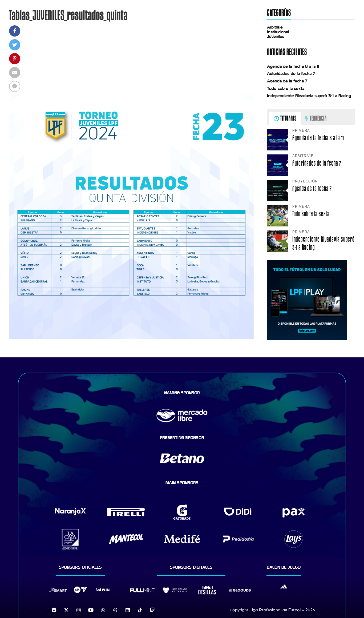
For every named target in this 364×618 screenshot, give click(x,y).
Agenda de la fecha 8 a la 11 (293, 66)
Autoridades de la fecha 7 (291, 73)
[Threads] (115, 610)
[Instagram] (78, 610)
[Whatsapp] (103, 610)
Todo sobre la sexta (285, 88)
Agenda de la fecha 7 (287, 81)
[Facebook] (54, 610)
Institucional (278, 32)
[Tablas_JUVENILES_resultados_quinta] (131, 338)
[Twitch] (152, 610)
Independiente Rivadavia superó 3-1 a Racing (309, 96)
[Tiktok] (140, 610)
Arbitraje (275, 27)
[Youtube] (91, 610)
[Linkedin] (127, 610)
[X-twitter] (66, 610)
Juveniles (275, 36)
